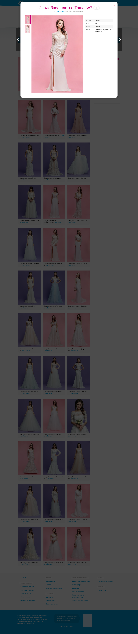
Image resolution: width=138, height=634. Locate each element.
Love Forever (60, 11)
